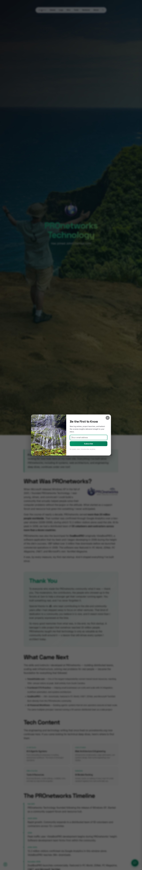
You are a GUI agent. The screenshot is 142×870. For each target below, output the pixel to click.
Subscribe (88, 444)
